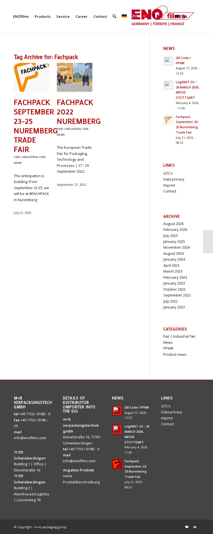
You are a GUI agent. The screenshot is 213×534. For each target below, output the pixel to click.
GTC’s (168, 173)
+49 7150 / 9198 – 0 (34, 413)
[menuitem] (21, 16)
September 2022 (177, 295)
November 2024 (176, 247)
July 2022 (170, 301)
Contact (169, 191)
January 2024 (174, 259)
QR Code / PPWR (137, 407)
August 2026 (173, 223)
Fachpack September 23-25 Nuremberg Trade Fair (36, 125)
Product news (174, 354)
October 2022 (174, 289)
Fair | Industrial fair (29, 157)
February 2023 (175, 277)
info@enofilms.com (30, 437)
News (18, 163)
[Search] (114, 16)
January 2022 (174, 307)
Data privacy (173, 179)
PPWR (168, 348)
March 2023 (172, 271)
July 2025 (170, 235)
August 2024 (173, 253)
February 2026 (175, 229)
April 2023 (171, 265)
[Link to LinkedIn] (185, 16)
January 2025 (174, 241)
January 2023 (174, 283)
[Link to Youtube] (177, 16)
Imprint (169, 185)
